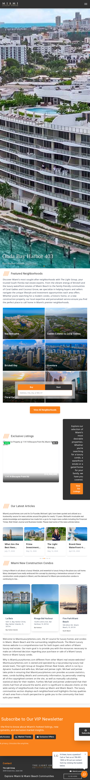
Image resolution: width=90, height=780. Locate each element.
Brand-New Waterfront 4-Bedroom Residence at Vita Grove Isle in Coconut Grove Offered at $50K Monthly (77, 546)
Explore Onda (31, 264)
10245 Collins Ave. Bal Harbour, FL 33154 (14, 623)
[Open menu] (85, 4)
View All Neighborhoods (45, 410)
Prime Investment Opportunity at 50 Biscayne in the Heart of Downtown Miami (34, 546)
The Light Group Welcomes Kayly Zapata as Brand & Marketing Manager (54, 546)
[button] (38, 266)
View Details (16, 607)
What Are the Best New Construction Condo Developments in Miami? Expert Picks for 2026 (12, 546)
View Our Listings (76, 489)
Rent (58, 387)
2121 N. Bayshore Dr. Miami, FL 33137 (71, 626)
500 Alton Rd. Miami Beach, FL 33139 (42, 626)
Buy (31, 387)
